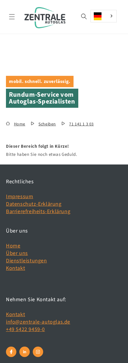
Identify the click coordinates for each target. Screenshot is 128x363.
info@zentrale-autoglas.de (38, 322)
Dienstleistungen (26, 260)
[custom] (11, 352)
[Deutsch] (103, 16)
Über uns (17, 253)
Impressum (19, 196)
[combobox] (103, 16)
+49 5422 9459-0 (25, 329)
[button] (11, 16)
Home (19, 124)
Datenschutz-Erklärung (34, 204)
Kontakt (15, 268)
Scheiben (47, 124)
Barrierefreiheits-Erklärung (38, 211)
